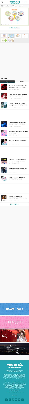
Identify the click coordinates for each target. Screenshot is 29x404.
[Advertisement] (14, 60)
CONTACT (14, 395)
